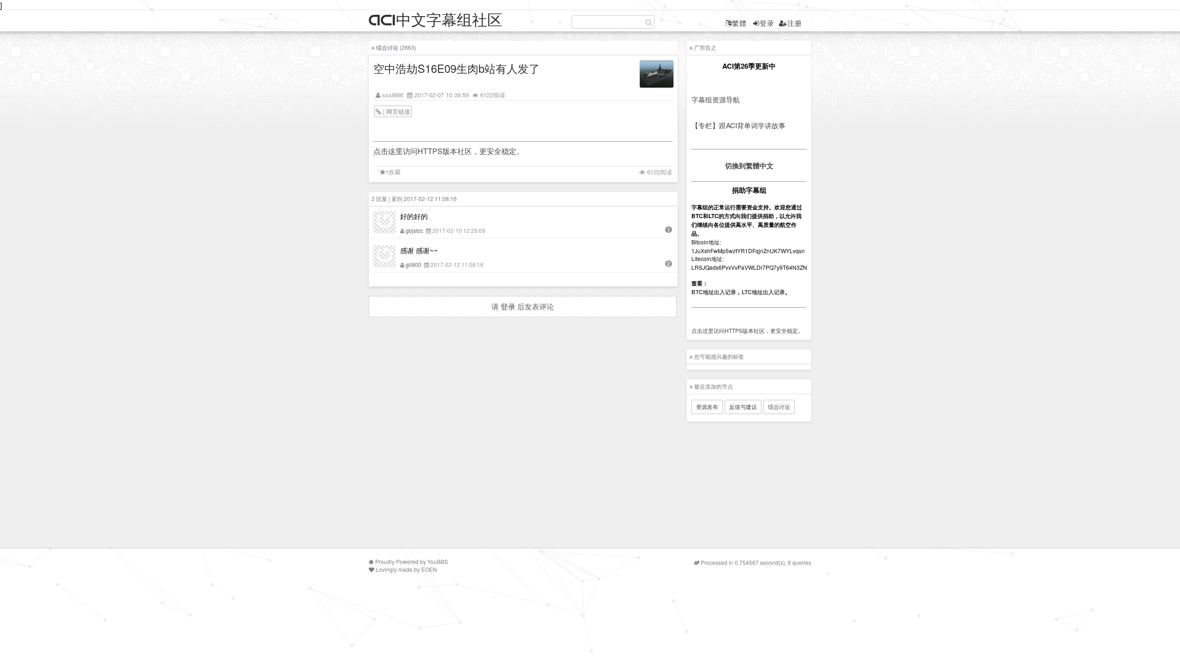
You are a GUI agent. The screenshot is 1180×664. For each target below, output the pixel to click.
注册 (794, 23)
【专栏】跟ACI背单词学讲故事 (738, 125)
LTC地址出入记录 (763, 292)
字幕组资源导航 (715, 99)
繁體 (739, 23)
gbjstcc (414, 230)
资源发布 (707, 406)
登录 (767, 23)
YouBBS (437, 561)
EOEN (429, 569)
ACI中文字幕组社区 (435, 20)
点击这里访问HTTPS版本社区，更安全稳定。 (448, 151)
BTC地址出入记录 (713, 292)
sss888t (392, 94)
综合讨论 (387, 47)
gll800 (413, 264)
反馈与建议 (743, 406)
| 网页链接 (395, 111)
